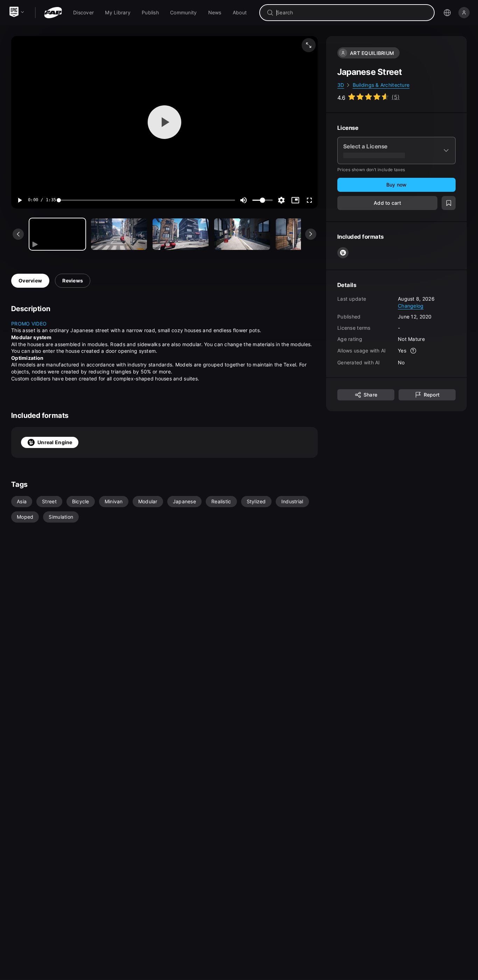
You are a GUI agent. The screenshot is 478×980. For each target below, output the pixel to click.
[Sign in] (464, 12)
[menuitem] (83, 12)
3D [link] (340, 85)
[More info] (413, 350)
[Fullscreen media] (309, 45)
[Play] (19, 200)
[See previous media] (18, 234)
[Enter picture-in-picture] (295, 200)
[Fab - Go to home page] (53, 12)
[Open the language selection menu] (447, 12)
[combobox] (351, 12)
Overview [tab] (30, 281)
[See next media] (310, 234)
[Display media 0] (57, 234)
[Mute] (243, 200)
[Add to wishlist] (449, 203)
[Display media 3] (242, 234)
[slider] (147, 200)
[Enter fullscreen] (309, 200)
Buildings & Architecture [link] (381, 85)
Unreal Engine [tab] (54, 442)
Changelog (411, 305)
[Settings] (281, 200)
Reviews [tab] (72, 281)
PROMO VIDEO (29, 324)
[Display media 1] (119, 234)
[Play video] (164, 122)
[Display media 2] (181, 234)
